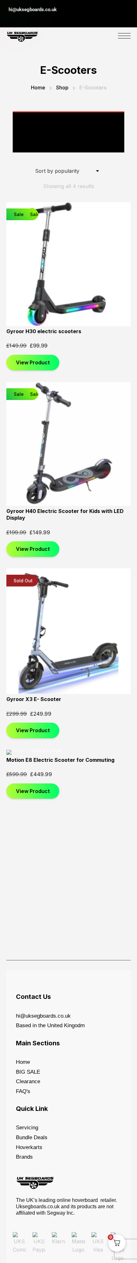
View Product (33, 362)
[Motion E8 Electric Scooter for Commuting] (68, 752)
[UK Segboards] (22, 35)
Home (38, 87)
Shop (62, 87)
